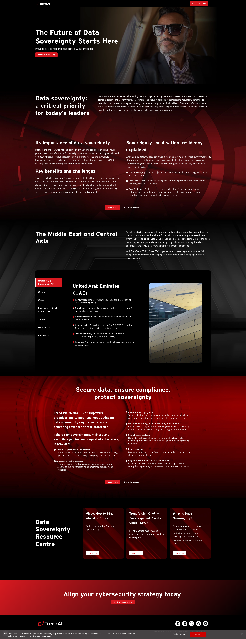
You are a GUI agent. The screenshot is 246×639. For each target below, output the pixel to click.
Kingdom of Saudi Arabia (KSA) (47, 310)
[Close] (242, 634)
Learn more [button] (92, 553)
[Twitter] (191, 623)
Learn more (111, 207)
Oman (41, 292)
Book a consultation (123, 602)
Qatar (41, 300)
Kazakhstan (44, 335)
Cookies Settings (179, 634)
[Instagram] (198, 623)
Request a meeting (46, 55)
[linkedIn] (177, 623)
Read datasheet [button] (131, 208)
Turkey (41, 319)
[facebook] (184, 623)
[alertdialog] (123, 634)
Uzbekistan (44, 327)
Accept (197, 634)
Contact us (199, 3)
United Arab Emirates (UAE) (46, 282)
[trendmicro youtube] (205, 623)
